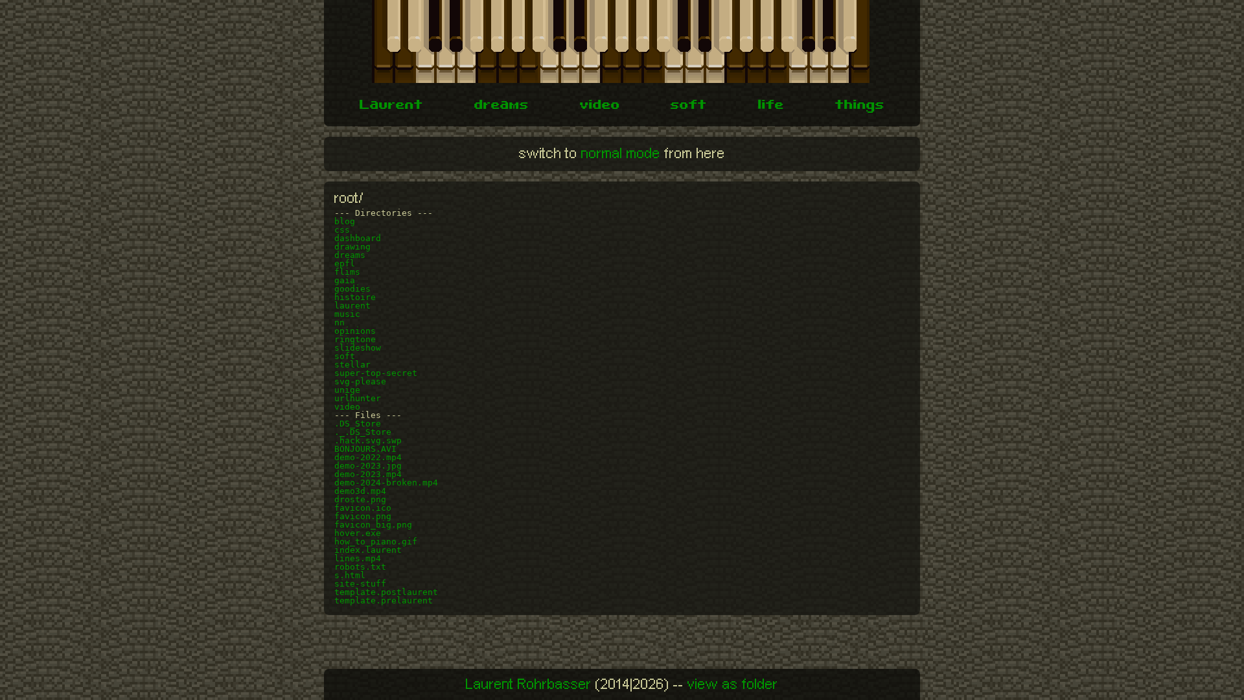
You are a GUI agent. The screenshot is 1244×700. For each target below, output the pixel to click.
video (600, 106)
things (859, 106)
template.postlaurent (386, 592)
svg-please (360, 381)
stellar (352, 364)
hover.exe (357, 533)
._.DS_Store (362, 432)
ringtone (355, 339)
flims (347, 272)
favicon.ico (362, 508)
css (342, 230)
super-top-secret (375, 373)
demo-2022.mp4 (368, 457)
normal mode (620, 153)
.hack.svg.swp (368, 440)
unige (347, 390)
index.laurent (368, 550)
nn (339, 322)
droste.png (360, 499)
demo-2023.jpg (368, 465)
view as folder (732, 684)
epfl (344, 263)
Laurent (391, 106)
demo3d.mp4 (360, 491)
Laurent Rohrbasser (529, 684)
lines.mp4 (357, 558)
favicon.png (362, 516)
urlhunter (357, 398)
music (347, 314)
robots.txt (360, 567)
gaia (344, 280)
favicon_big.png (373, 524)
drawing (352, 246)
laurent (352, 305)
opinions (355, 331)
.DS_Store (357, 423)
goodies (352, 289)
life (771, 106)
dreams (501, 106)
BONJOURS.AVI (365, 449)
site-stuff (360, 583)
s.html (349, 575)
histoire (355, 297)
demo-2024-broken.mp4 (386, 482)
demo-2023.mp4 (368, 474)
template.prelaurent (383, 600)
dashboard (357, 238)
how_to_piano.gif (375, 541)
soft (689, 106)
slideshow (357, 348)
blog (344, 221)
